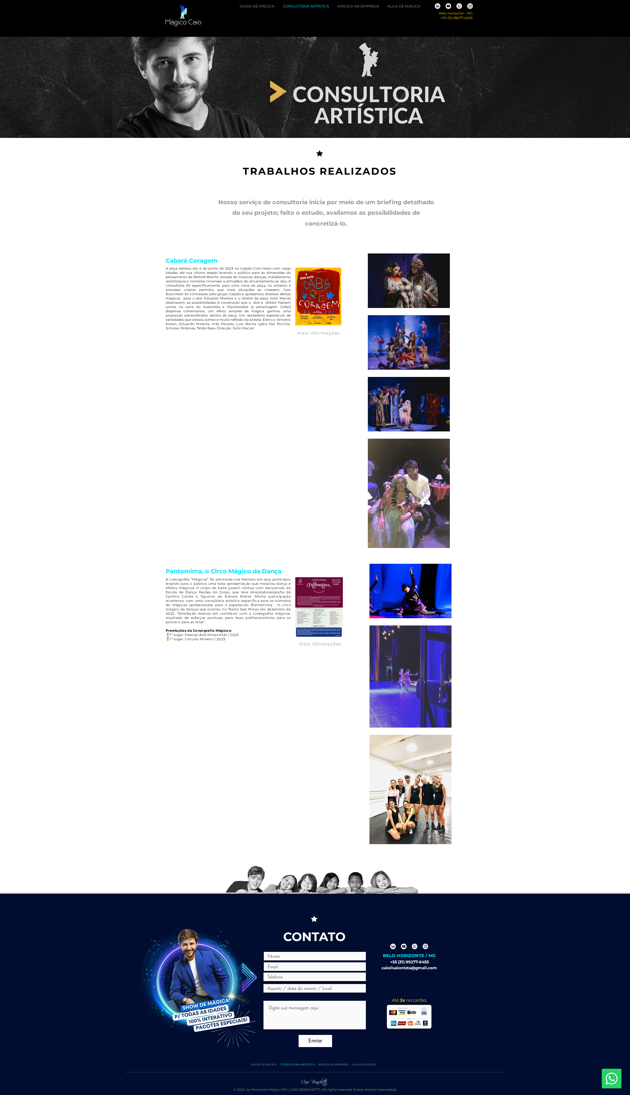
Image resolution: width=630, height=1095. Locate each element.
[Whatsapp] (459, 6)
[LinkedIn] (437, 6)
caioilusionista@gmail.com (409, 967)
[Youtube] (448, 6)
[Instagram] (470, 6)
